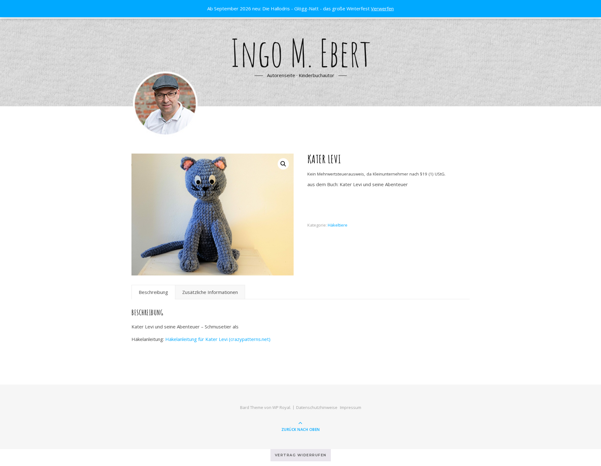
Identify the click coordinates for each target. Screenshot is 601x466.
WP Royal (281, 407)
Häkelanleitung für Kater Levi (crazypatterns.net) (217, 339)
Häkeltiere (337, 225)
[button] (283, 164)
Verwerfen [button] (382, 8)
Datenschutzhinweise (316, 407)
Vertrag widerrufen (300, 455)
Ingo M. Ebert (300, 52)
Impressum (350, 407)
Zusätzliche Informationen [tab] (210, 292)
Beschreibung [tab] (153, 292)
